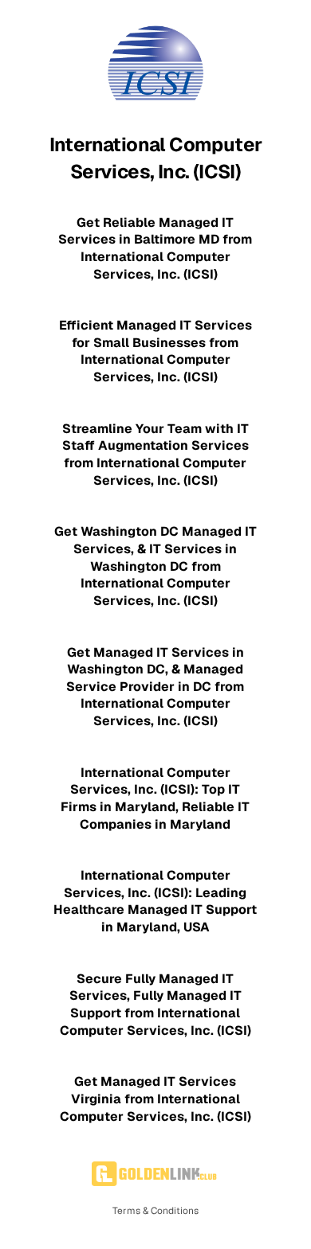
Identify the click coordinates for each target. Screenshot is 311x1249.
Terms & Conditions (155, 1210)
